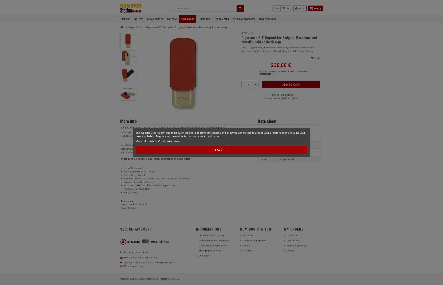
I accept (221, 150)
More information (146, 141)
